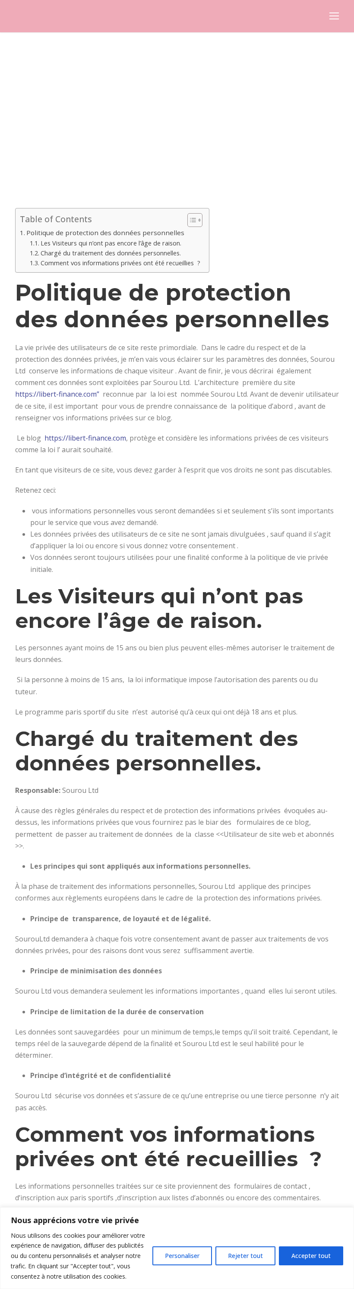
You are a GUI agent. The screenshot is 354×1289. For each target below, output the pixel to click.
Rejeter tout (245, 1256)
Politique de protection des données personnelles (105, 232)
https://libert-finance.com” (57, 394)
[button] (190, 220)
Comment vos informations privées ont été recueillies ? (120, 263)
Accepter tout (311, 1256)
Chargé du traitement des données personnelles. (111, 253)
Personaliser (182, 1256)
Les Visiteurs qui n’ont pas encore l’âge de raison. (111, 243)
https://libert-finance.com (85, 438)
